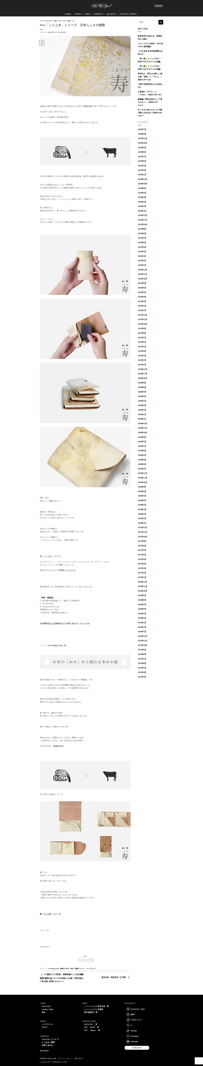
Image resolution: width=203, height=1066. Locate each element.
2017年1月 (142, 577)
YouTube (134, 1042)
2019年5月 (142, 455)
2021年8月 (142, 333)
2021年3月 (142, 356)
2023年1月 (142, 265)
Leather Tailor (47, 1009)
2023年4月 (142, 252)
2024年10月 (142, 184)
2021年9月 (142, 328)
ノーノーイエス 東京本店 (94, 1006)
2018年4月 (142, 509)
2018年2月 (142, 518)
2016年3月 (142, 623)
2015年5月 (142, 668)
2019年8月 (142, 442)
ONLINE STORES (128, 14)
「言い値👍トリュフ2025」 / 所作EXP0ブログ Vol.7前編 (150, 67)
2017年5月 (142, 559)
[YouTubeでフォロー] (128, 1042)
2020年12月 (142, 369)
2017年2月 (142, 573)
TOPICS (78, 14)
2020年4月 (142, 405)
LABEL (67, 14)
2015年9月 (142, 650)
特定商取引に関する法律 (48, 1058)
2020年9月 (142, 383)
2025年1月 (142, 175)
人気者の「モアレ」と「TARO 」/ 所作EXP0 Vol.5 (150, 93)
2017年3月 (142, 568)
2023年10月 (142, 224)
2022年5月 (142, 292)
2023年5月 (142, 247)
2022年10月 (142, 279)
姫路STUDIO (58, 21)
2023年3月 (142, 256)
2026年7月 (142, 129)
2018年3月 (142, 514)
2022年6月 (142, 288)
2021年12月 (142, 315)
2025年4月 (142, 170)
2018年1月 (142, 523)
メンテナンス (47, 1024)
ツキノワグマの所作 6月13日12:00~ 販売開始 (150, 45)
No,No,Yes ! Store (138, 1009)
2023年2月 (142, 261)
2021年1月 (142, 365)
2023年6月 (142, 242)
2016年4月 (142, 618)
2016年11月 (142, 586)
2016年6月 (142, 609)
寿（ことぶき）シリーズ (50, 914)
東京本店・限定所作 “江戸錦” (114, 977)
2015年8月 (142, 654)
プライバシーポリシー (65, 1058)
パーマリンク (90, 968)
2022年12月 (142, 270)
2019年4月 (142, 460)
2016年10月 (142, 591)
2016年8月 (142, 600)
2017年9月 (142, 541)
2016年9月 (142, 595)
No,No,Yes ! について (50, 1039)
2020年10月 (142, 378)
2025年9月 (142, 148)
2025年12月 (142, 138)
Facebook (135, 1036)
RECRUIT (111, 14)
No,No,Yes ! (46, 1006)
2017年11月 (142, 532)
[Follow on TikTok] (128, 1031)
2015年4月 (142, 672)
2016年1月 (142, 632)
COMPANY (98, 14)
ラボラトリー (136, 1020)
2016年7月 (142, 605)
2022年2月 (142, 306)
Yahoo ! (93, 1030)
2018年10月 (142, 482)
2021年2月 (142, 360)
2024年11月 (142, 179)
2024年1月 (142, 211)
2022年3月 (142, 301)
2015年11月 (142, 641)
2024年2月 (142, 206)
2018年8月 (142, 491)
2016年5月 (142, 614)
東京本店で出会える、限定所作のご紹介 (150, 37)
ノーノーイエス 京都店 (93, 1009)
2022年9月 (142, 283)
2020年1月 (142, 419)
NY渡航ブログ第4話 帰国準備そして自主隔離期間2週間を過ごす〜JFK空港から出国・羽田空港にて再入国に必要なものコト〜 (62, 977)
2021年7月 (142, 338)
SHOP (87, 14)
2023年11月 (142, 220)
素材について (71, 21)
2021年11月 (142, 319)
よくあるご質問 (48, 1042)
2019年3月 (142, 464)
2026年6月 (142, 134)
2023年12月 (142, 215)
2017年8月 (142, 546)
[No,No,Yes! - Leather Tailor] (101, 6)
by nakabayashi (46, 21)
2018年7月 (142, 496)
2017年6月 (142, 555)
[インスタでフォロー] (128, 1009)
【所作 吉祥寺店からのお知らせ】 (150, 85)
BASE (92, 1027)
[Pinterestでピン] (92, 960)
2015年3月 (142, 677)
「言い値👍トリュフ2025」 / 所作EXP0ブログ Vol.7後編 (150, 60)
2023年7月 (142, 238)
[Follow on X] (128, 1025)
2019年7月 (142, 446)
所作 (64, 21)
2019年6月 (142, 451)
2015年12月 (142, 636)
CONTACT (137, 1048)
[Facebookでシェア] (80, 960)
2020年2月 (142, 414)
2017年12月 (142, 527)
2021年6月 (142, 342)
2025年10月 (142, 143)
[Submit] (160, 22)
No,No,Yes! (62, 32)
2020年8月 (142, 387)
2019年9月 (142, 437)
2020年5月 (142, 401)
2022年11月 (142, 274)
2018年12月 (142, 473)
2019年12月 (142, 424)
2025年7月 (142, 157)
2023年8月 (142, 233)
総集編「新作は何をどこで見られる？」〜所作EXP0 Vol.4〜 (150, 102)
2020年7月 (142, 392)
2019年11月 (142, 428)
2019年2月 (142, 469)
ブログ (44, 1027)
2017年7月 (142, 550)
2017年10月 (142, 537)
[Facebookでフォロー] (128, 1036)
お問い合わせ (47, 1045)
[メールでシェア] (88, 960)
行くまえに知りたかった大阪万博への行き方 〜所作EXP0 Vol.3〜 (150, 113)
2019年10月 (142, 433)
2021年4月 (142, 351)
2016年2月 (142, 627)
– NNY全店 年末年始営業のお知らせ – (150, 52)
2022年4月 (142, 297)
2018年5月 (142, 505)
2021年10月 (142, 324)
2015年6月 (142, 663)
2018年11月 (142, 478)
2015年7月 (142, 659)
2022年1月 (142, 310)
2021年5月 (142, 347)
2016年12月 (142, 582)
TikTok (134, 1031)
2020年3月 (142, 410)
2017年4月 (142, 564)
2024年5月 (142, 193)
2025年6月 (142, 161)
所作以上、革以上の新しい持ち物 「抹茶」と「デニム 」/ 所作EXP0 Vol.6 (150, 77)
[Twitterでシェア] (84, 960)
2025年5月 (142, 166)
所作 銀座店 (89, 1012)
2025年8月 (142, 152)
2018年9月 (142, 487)
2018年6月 (142, 500)
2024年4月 (142, 197)
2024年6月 (142, 188)
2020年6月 (142, 396)
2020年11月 (142, 374)
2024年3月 (142, 202)
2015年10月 (142, 645)
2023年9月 (142, 229)
